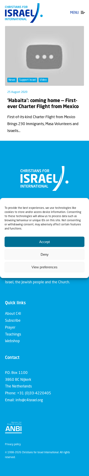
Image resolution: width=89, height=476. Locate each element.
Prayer (10, 328)
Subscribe (13, 321)
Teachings (13, 334)
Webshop (12, 341)
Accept (44, 242)
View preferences (44, 267)
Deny (45, 254)
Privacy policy (13, 444)
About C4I (13, 314)
